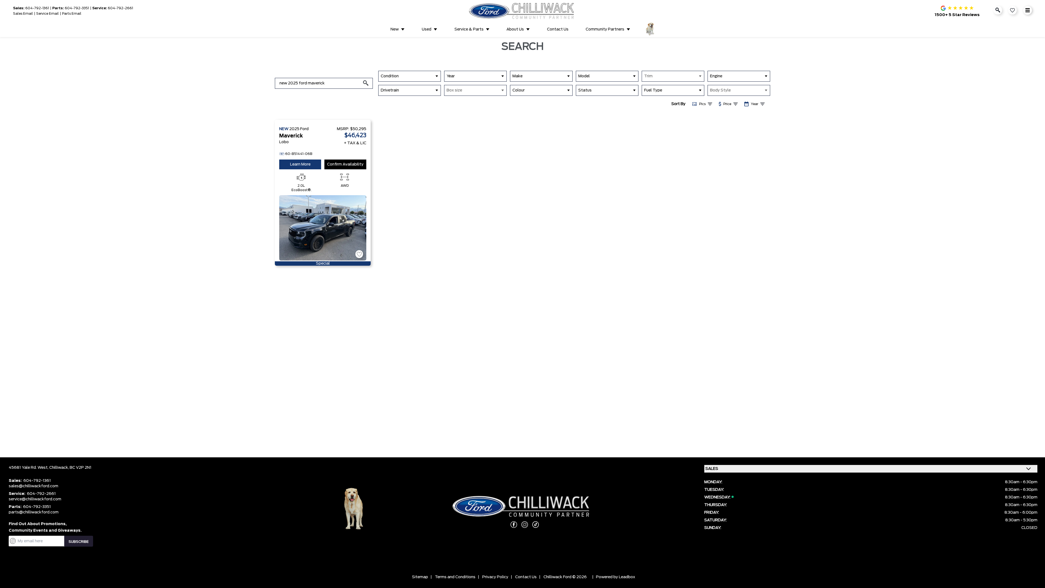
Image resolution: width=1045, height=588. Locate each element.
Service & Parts (469, 29)
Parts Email (71, 13)
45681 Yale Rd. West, (29, 468)
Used (426, 29)
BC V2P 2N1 (80, 468)
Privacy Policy (495, 577)
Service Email (47, 13)
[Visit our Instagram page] (522, 524)
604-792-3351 (77, 8)
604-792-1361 (37, 8)
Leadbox (627, 577)
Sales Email (23, 13)
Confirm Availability (345, 164)
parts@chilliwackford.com (34, 512)
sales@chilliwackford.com (33, 486)
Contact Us (557, 29)
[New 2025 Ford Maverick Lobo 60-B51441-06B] (322, 227)
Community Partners (605, 29)
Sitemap (420, 577)
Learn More (300, 164)
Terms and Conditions (455, 577)
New (395, 29)
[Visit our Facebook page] (511, 524)
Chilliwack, (59, 468)
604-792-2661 (120, 8)
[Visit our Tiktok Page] (533, 524)
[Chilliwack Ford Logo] (522, 11)
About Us (515, 29)
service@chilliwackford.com (35, 499)
